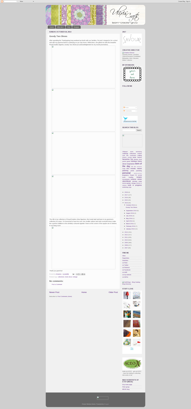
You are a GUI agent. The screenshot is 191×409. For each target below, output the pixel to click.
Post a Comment (57, 284)
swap (140, 181)
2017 (126, 195)
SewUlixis (125, 260)
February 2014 (130, 226)
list (132, 166)
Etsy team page (127, 384)
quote (123, 177)
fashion (139, 157)
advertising (139, 151)
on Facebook (126, 270)
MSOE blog (125, 389)
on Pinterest (126, 267)
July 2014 (129, 216)
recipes (139, 177)
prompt (140, 175)
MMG (127, 168)
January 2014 (130, 229)
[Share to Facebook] (82, 274)
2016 (126, 197)
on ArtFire (125, 277)
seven (139, 179)
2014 (126, 203)
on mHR (124, 272)
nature (139, 168)
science (133, 179)
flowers (136, 159)
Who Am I (60, 27)
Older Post (113, 292)
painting (125, 170)
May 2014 (129, 218)
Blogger (106, 404)
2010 (126, 240)
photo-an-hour (138, 173)
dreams (124, 157)
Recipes (76, 27)
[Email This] (77, 274)
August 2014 (130, 213)
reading (131, 177)
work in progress (135, 185)
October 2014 (130, 205)
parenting (139, 170)
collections (61, 277)
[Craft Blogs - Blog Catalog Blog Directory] (132, 284)
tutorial (124, 183)
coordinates (133, 155)
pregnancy (125, 175)
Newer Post (54, 292)
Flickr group (125, 387)
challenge (125, 153)
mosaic (133, 168)
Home (52, 27)
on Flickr (124, 262)
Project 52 (133, 175)
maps (123, 168)
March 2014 (130, 223)
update (128, 183)
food (140, 159)
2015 (126, 200)
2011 (126, 237)
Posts (127, 107)
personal (126, 173)
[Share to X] (81, 274)
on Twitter (125, 265)
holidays (134, 161)
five (132, 159)
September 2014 (131, 210)
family (134, 157)
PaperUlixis (125, 258)
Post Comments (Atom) (65, 296)
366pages (125, 151)
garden (124, 161)
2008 (126, 245)
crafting (139, 155)
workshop (125, 187)
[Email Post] (73, 274)
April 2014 (129, 221)
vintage (75, 277)
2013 (126, 232)
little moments (138, 166)
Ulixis (124, 255)
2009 (126, 242)
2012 (126, 234)
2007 (126, 248)
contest (139, 153)
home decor (68, 277)
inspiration (131, 164)
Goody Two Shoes (131, 207)
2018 (126, 192)
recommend (126, 179)
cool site (125, 155)
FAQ (68, 27)
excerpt (130, 157)
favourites (126, 159)
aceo (131, 151)
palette (132, 170)
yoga (130, 187)
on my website (126, 274)
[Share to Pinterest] (84, 274)
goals (128, 161)
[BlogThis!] (79, 274)
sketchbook (126, 181)
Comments (128, 111)
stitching (134, 181)
